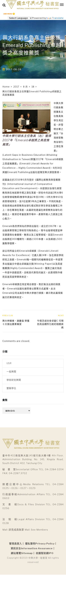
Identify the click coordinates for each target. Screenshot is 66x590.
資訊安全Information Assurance (32, 548)
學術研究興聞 (14, 379)
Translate (58, 18)
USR (9, 363)
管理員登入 (15, 543)
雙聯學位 (11, 388)
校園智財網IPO (45, 553)
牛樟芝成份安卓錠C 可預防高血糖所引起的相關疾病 (50, 324)
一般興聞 (11, 371)
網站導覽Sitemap (22, 553)
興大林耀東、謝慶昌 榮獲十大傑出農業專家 (15, 322)
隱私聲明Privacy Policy (39, 543)
